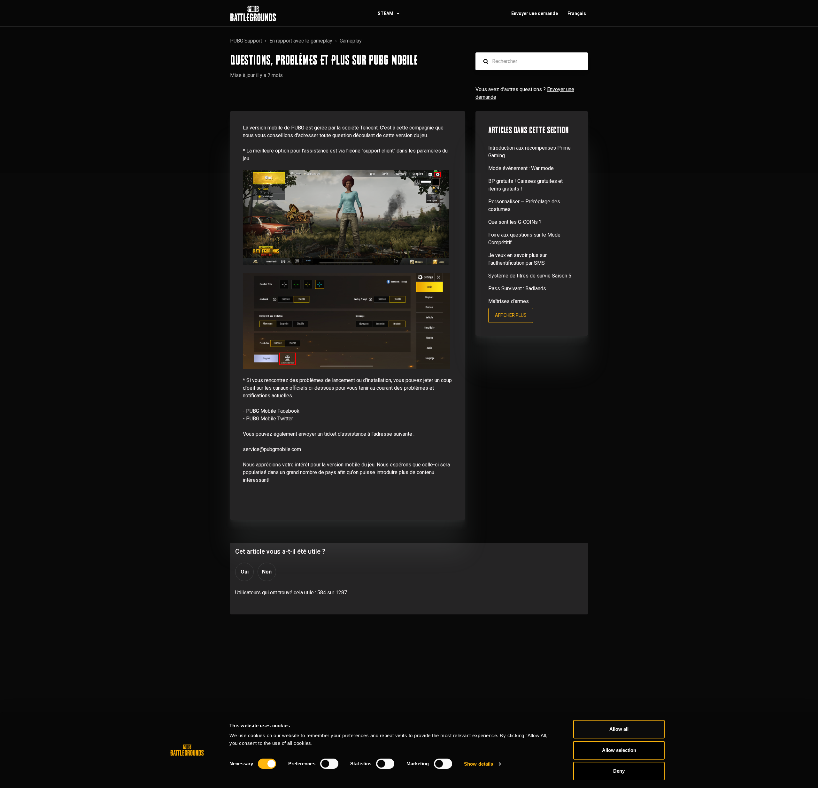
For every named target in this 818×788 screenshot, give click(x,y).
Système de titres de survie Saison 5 (529, 276)
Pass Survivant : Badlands (517, 288)
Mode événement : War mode (521, 168)
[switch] (329, 764)
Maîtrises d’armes (508, 301)
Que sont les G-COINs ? (515, 222)
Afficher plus (511, 315)
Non (267, 572)
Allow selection (619, 750)
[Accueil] (253, 13)
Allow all (619, 729)
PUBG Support (246, 41)
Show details (478, 764)
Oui (245, 572)
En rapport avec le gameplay (300, 41)
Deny (619, 771)
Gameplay (351, 41)
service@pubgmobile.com (272, 449)
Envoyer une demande (534, 13)
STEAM (386, 13)
